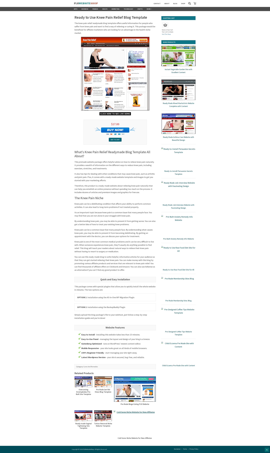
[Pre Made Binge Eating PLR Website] (135, 389)
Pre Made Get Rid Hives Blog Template (103, 390)
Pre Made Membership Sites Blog (178, 300)
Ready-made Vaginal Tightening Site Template (83, 425)
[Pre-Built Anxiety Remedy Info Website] (178, 225)
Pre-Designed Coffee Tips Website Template (178, 333)
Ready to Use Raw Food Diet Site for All (178, 269)
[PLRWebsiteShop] (89, 3)
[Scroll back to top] (267, 450)
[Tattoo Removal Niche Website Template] (103, 415)
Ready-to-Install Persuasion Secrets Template (178, 172)
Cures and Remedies (90, 367)
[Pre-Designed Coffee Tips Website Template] (178, 318)
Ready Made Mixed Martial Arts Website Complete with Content (178, 104)
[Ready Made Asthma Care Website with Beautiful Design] (178, 123)
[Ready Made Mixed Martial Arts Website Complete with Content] (178, 90)
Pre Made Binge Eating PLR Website (135, 404)
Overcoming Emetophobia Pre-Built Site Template (83, 391)
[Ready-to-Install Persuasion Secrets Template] (178, 157)
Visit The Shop (166, 34)
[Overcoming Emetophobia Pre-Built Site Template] (83, 381)
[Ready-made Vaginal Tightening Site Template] (83, 415)
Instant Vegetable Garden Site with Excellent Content (178, 71)
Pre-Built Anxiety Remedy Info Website (178, 239)
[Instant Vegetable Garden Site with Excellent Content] (178, 56)
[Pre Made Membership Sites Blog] (178, 287)
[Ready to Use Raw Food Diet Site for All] (178, 256)
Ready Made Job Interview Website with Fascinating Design (178, 206)
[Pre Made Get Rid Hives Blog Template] (103, 381)
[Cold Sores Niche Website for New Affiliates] (135, 423)
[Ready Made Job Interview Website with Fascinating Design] (178, 191)
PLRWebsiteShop (88, 449)
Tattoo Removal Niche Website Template (103, 424)
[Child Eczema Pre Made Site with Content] (178, 352)
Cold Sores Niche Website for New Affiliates (135, 438)
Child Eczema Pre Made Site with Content (178, 365)
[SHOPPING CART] (195, 3)
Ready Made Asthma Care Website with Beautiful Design (178, 138)
